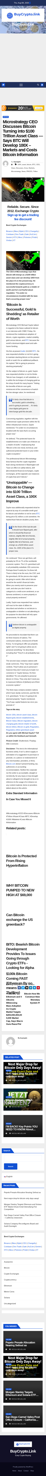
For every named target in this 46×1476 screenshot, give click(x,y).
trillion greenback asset (25, 730)
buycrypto (17, 162)
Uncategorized (10, 1304)
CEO (38, 164)
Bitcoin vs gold (23, 727)
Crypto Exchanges (11, 1274)
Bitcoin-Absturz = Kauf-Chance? (19, 1101)
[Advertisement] (23, 58)
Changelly (34, 231)
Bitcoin (5, 117)
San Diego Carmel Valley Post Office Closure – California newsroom (23, 1419)
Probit (34, 237)
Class (13, 168)
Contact (26, 1471)
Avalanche (8, 1262)
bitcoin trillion (11, 727)
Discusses (19, 168)
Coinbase (10, 234)
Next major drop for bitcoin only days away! (21, 1075)
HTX (15, 237)
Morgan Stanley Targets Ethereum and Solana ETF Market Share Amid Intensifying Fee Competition (22, 1206)
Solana (7, 1298)
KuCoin (33, 234)
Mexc (20, 237)
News (24, 171)
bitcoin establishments (25, 718)
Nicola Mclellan (18, 1080)
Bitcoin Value (11, 721)
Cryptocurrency (10, 1280)
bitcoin (29, 164)
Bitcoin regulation (24, 721)
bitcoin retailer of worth (27, 724)
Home (14, 1471)
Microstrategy (16, 171)
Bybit (21, 231)
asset (24, 164)
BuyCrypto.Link (23, 24)
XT (14, 240)
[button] (38, 85)
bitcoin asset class (24, 715)
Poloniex (27, 237)
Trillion (35, 171)
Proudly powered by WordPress (23, 1467)
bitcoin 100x (11, 715)
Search (6, 1150)
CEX (27, 231)
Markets (31, 168)
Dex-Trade (19, 234)
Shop (32, 1471)
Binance (9, 231)
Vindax (9, 240)
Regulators (10, 730)
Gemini (9, 237)
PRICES (29, 171)
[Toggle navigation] (21, 85)
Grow (26, 168)
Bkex (16, 231)
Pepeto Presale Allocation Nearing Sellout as (22, 1192)
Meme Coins (9, 1292)
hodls (23, 351)
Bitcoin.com (10, 764)
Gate (27, 234)
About (20, 1471)
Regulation (34, 727)
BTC (33, 164)
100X (19, 164)
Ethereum (8, 1286)
